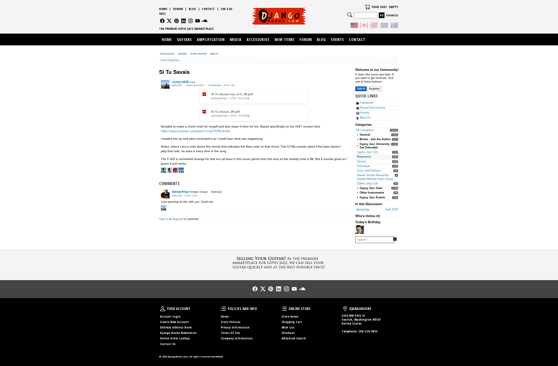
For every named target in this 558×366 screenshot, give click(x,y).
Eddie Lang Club (367, 183)
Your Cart (367, 6)
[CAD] (364, 26)
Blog (192, 9)
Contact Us (168, 344)
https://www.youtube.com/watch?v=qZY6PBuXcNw (195, 131)
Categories (366, 102)
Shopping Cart (292, 322)
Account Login (170, 316)
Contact (208, 9)
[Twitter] (169, 21)
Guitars (184, 39)
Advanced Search (294, 338)
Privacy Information (235, 327)
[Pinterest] (176, 21)
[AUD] (394, 26)
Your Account (162, 308)
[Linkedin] (183, 21)
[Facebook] (162, 21)
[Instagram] (190, 21)
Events (337, 39)
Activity (182, 53)
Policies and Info (223, 308)
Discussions (167, 53)
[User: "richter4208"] (165, 84)
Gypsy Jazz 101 (367, 152)
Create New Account (174, 322)
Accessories (258, 39)
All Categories (365, 130)
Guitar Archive (198, 53)
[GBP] (374, 26)
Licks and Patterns (369, 170)
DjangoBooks (345, 308)
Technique (363, 166)
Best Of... (366, 117)
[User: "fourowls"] (359, 229)
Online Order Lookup (175, 338)
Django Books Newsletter (178, 333)
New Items (284, 39)
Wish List (288, 327)
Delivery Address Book (176, 327)
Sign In (214, 53)
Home (163, 9)
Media (236, 39)
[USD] (354, 26)
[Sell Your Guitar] (279, 262)
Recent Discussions (372, 107)
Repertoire (364, 156)
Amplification (211, 39)
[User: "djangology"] (165, 194)
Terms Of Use (230, 333)
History (361, 161)
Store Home (290, 316)
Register (374, 88)
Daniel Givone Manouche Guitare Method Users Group (375, 177)
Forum (178, 9)
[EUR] (384, 26)
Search (349, 14)
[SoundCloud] (204, 21)
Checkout (288, 333)
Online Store (284, 308)
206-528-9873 (368, 331)
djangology (180, 191)
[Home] (279, 16)
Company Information (237, 338)
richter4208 (180, 82)
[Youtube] (197, 21)
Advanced (392, 15)
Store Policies (230, 322)
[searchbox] (375, 240)
